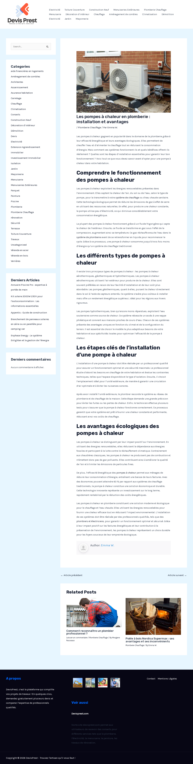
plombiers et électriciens (90, 521)
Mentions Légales (167, 678)
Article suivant (177, 575)
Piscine (15, 201)
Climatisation (149, 14)
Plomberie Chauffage (155, 9)
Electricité (54, 9)
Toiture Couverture (75, 9)
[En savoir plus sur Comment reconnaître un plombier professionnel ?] (94, 612)
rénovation (16, 217)
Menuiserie (55, 14)
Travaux (15, 239)
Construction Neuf (99, 9)
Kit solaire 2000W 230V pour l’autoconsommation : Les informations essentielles (27, 301)
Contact (151, 678)
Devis (14, 136)
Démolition (168, 14)
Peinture (15, 195)
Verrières (15, 261)
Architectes (17, 82)
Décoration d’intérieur (77, 14)
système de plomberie (88, 237)
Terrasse (15, 228)
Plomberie (16, 206)
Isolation (16, 163)
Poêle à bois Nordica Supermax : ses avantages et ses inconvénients (150, 640)
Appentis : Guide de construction (29, 312)
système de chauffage (127, 197)
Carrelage (16, 98)
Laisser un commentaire (76, 637)
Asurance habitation (22, 92)
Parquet (15, 190)
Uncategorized (19, 244)
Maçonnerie (82, 18)
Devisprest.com (80, 713)
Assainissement (19, 87)
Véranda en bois (19, 255)
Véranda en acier (19, 250)
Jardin (68, 18)
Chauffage (99, 14)
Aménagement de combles (123, 14)
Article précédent (71, 575)
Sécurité (15, 223)
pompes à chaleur (126, 472)
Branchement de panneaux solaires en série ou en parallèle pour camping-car (30, 324)
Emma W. (107, 545)
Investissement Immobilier (26, 157)
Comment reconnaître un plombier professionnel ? (90, 632)
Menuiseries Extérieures (126, 9)
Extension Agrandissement (25, 147)
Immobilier (17, 152)
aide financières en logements (27, 71)
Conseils (15, 114)
